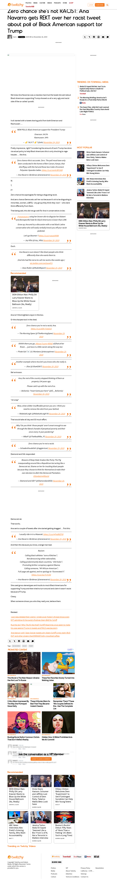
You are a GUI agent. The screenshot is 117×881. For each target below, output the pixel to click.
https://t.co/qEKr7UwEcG (41, 329)
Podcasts (57, 3)
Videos (49, 3)
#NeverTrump (41, 344)
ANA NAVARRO (16, 646)
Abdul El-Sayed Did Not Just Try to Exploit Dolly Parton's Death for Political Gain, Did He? (93, 89)
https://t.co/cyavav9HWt (49, 236)
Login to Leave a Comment (41, 759)
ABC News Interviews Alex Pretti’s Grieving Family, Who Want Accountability (17, 830)
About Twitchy (71, 871)
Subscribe (99, 5)
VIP (67, 868)
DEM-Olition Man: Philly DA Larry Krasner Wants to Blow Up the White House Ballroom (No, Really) (93, 223)
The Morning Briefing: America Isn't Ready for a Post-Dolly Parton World (93, 99)
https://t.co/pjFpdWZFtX (53, 534)
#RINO (50, 344)
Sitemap (83, 874)
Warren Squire (36, 807)
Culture (42, 3)
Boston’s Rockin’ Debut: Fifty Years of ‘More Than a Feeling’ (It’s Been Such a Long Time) (63, 830)
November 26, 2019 (51, 240)
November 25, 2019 (58, 175)
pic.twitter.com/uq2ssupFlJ (41, 263)
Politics (28, 3)
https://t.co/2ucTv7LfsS (41, 575)
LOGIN (91, 5)
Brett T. (11, 838)
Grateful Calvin (17, 308)
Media (35, 3)
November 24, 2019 (52, 142)
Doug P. (57, 804)
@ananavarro (23, 217)
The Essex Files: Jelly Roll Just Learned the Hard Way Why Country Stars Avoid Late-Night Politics (94, 109)
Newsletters (100, 868)
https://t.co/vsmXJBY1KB (52, 170)
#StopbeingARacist (41, 476)
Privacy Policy (85, 868)
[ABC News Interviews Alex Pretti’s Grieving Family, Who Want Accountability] (18, 817)
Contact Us (84, 877)
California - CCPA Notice (88, 871)
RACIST (25, 646)
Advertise (69, 874)
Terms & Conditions (72, 877)
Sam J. (15, 37)
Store (65, 3)
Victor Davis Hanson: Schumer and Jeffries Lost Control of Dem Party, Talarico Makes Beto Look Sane (40, 796)
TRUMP (31, 646)
